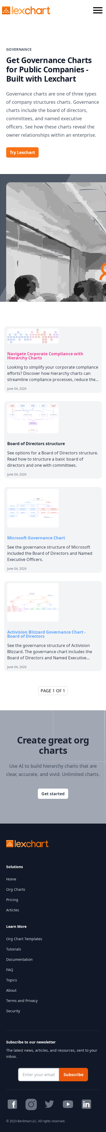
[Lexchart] (26, 10)
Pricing (12, 899)
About (11, 990)
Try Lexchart (22, 152)
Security (13, 1010)
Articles (12, 910)
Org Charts (15, 889)
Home (11, 879)
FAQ (9, 969)
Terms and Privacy (22, 1000)
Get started (53, 794)
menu (98, 10)
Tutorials (13, 949)
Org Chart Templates (24, 938)
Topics (11, 980)
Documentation (19, 959)
